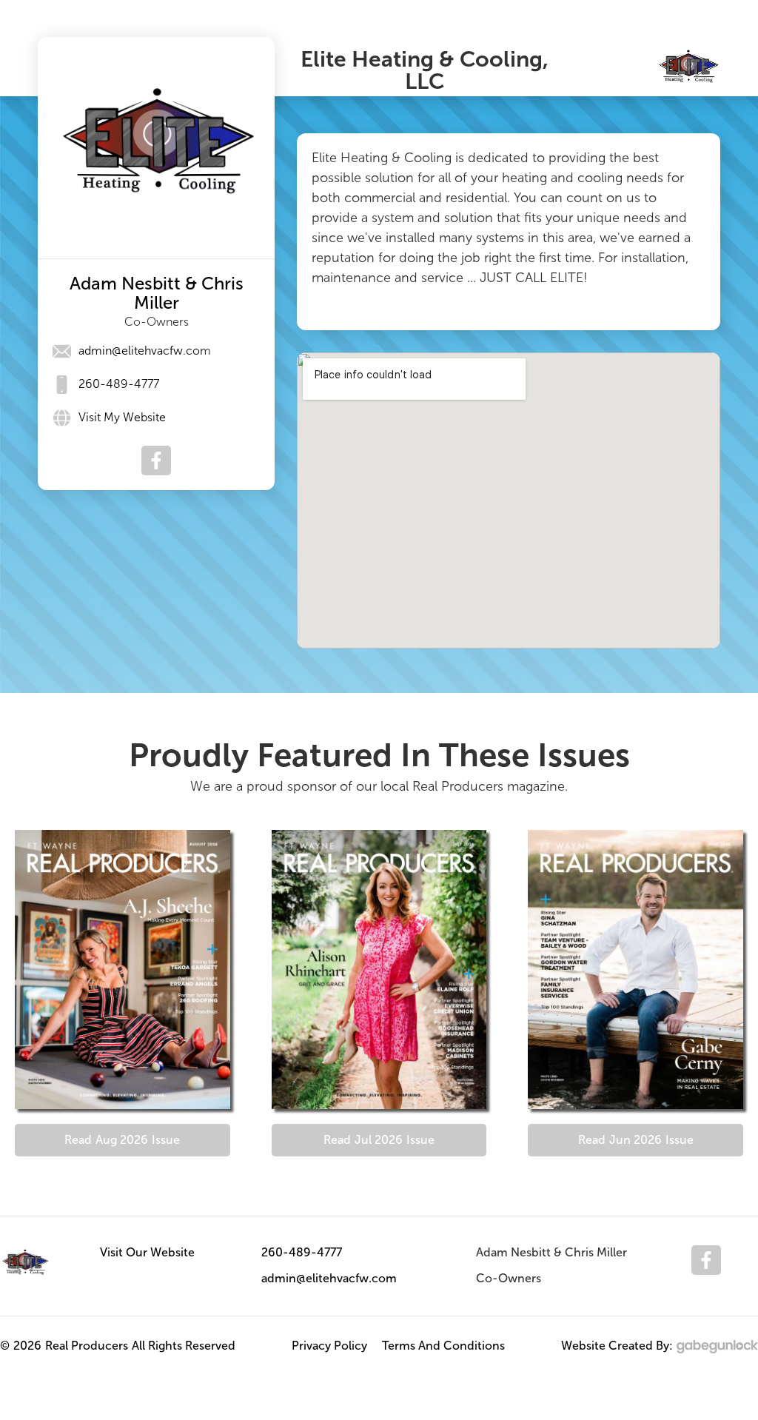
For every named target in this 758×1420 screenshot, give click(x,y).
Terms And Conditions (443, 1346)
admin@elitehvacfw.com (329, 1278)
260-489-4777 (301, 1252)
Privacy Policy (329, 1346)
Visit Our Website (147, 1252)
